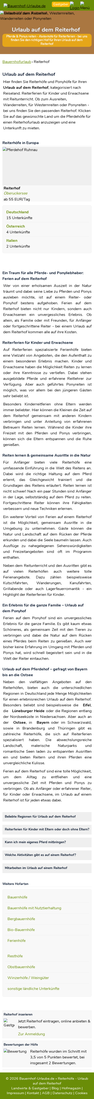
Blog (55, 1088)
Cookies (81, 1093)
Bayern (43, 722)
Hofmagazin (71, 1088)
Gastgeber (60, 4)
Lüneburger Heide (28, 711)
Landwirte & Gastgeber (30, 1088)
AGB (46, 1093)
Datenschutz (62, 1093)
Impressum (15, 1093)
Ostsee (19, 722)
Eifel (87, 705)
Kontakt (33, 1093)
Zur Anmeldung (31, 1034)
